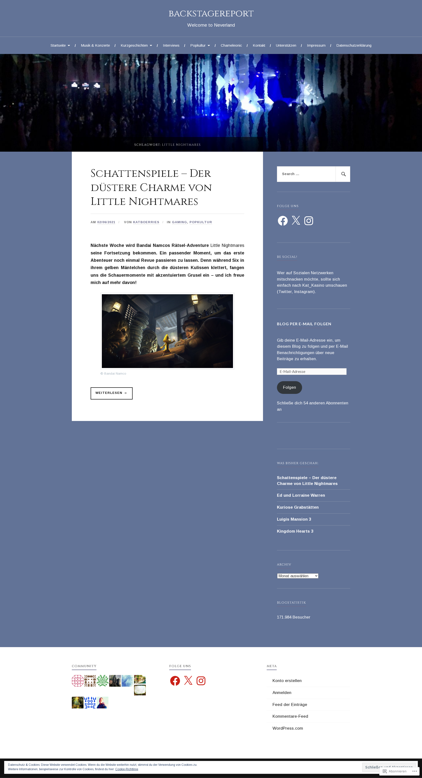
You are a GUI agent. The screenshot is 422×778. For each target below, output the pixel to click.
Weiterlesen (107, 395)
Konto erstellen (287, 680)
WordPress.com (288, 728)
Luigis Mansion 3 (294, 519)
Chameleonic (231, 45)
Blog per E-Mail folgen (304, 323)
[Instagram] (309, 221)
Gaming (179, 222)
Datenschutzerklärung (353, 45)
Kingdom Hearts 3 (295, 531)
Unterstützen (286, 45)
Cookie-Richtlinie (126, 769)
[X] (296, 221)
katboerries (146, 222)
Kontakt (259, 45)
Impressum (316, 45)
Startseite (58, 45)
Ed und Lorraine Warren (301, 495)
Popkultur (198, 45)
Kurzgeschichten (134, 45)
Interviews (171, 45)
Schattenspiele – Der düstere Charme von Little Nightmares (151, 187)
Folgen (289, 387)
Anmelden (282, 692)
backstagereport (211, 13)
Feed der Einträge (290, 704)
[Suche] (343, 174)
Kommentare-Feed (290, 716)
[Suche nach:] (313, 174)
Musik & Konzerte (95, 45)
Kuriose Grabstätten (298, 507)
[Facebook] (283, 221)
